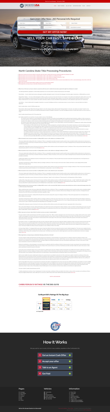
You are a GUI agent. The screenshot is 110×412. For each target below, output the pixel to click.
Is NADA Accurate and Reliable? (77, 401)
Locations (22, 396)
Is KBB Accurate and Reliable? (76, 400)
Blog (21, 398)
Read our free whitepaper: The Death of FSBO (55, 1)
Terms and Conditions (62, 408)
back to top (85, 135)
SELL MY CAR (68, 5)
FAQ (21, 397)
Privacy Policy (73, 392)
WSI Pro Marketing (87, 409)
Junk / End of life (48, 398)
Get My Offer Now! (55, 32)
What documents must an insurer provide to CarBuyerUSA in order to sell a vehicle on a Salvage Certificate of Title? (42, 77)
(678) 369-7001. (72, 49)
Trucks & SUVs (48, 392)
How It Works (23, 393)
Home (55, 5)
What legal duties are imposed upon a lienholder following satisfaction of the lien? (35, 83)
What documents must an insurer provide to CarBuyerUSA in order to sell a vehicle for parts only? (38, 78)
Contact (22, 400)
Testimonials (73, 393)
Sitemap (72, 394)
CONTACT (88, 5)
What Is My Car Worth (75, 397)
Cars (46, 393)
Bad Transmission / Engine (50, 397)
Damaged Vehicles (49, 394)
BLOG (84, 5)
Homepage (22, 392)
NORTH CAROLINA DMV (55, 276)
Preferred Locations (74, 396)
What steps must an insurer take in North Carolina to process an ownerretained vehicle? (36, 82)
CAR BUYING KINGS (77, 5)
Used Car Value (74, 398)
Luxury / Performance (49, 396)
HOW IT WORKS (61, 5)
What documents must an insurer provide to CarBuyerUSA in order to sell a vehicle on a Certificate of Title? (40, 75)
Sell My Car (22, 394)
